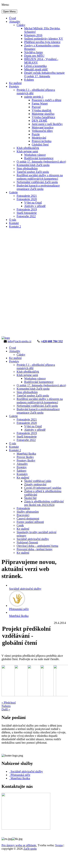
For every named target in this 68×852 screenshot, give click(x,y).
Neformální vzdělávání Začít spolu (37, 182)
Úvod (12, 18)
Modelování (39, 137)
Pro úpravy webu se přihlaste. (19, 845)
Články (21, 25)
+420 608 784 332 (52, 341)
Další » (6, 709)
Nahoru (6, 706)
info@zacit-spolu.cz (19, 341)
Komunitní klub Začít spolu (33, 165)
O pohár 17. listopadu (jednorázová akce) (41, 161)
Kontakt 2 (15, 226)
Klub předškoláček (28, 148)
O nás (12, 219)
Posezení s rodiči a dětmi (46, 100)
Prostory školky (26, 460)
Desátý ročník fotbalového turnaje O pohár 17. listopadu (44, 74)
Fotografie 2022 (26, 216)
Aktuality (14, 21)
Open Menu (9, 11)
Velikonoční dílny (42, 130)
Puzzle (36, 134)
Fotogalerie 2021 (27, 195)
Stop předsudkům (27, 168)
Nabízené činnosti (27, 542)
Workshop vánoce (35, 154)
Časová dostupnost (28, 518)
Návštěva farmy (33, 52)
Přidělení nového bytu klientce (42, 42)
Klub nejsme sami (27, 151)
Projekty (14, 86)
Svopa (59, 845)
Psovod (36, 107)
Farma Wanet (40, 103)
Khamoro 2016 (33, 35)
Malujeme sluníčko (43, 113)
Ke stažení (15, 83)
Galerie (13, 192)
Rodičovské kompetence (38, 158)
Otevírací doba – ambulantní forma (37, 545)
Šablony (21, 470)
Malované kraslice (42, 127)
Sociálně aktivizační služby (33, 539)
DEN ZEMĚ (39, 120)
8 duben (29, 79)
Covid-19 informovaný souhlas (42, 487)
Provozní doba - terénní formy (35, 549)
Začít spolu (30, 848)
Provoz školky (25, 457)
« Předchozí (9, 702)
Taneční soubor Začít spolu (33, 171)
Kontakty (22, 474)
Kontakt (14, 223)
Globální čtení (40, 144)
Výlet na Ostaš (33, 202)
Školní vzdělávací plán (37, 481)
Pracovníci (23, 515)
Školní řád (30, 498)
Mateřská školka (26, 453)
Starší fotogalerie (27, 212)
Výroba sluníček (41, 110)
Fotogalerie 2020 (27, 199)
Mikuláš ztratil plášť (36, 69)
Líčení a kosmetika (35, 66)
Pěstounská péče (19, 774)
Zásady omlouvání (35, 484)
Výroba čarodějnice (43, 117)
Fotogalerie (23, 508)
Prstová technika (41, 141)
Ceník (20, 525)
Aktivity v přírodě (35, 206)
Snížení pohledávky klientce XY (43, 38)
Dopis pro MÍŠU (34, 55)
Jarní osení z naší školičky (47, 124)
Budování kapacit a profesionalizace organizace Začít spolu (38, 187)
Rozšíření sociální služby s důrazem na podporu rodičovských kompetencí (40, 177)
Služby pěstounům (28, 511)
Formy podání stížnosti (30, 522)
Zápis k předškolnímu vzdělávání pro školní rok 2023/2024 (44, 503)
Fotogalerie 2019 (27, 209)
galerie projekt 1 (33, 96)
